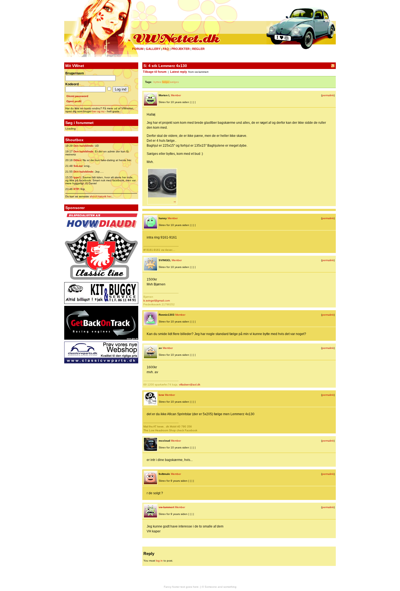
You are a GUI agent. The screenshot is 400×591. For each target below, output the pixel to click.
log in (159, 560)
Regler (198, 48)
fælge (165, 81)
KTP (76, 189)
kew (161, 394)
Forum (137, 48)
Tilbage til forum (155, 71)
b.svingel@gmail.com (156, 300)
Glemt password (77, 96)
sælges (174, 81)
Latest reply (178, 71)
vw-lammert (166, 507)
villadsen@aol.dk (189, 384)
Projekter (180, 48)
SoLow (77, 165)
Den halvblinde (83, 145)
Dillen (77, 160)
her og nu (98, 111)
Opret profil (73, 101)
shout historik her (100, 196)
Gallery (153, 48)
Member (176, 95)
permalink (328, 95)
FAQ (166, 48)
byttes (157, 81)
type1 (77, 177)
